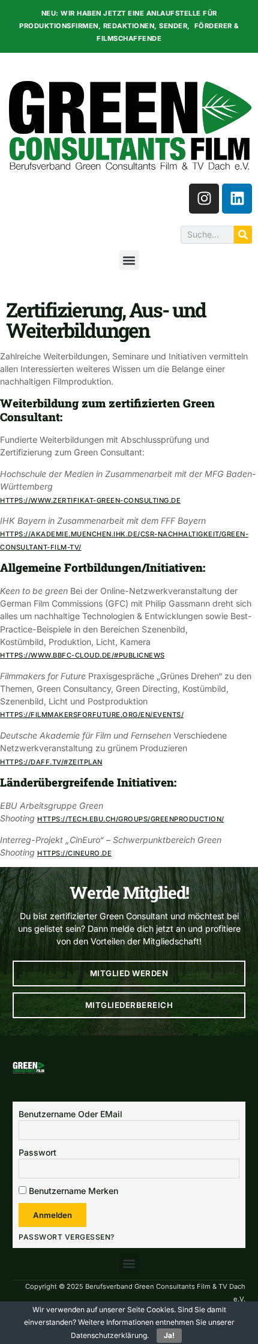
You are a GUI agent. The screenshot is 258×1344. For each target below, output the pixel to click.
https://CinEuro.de (74, 853)
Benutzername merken (72, 1191)
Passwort (37, 1152)
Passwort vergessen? (67, 1237)
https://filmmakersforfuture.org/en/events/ (92, 714)
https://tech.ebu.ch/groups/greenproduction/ (130, 819)
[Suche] (243, 235)
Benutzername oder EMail (70, 1114)
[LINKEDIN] (237, 199)
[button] (129, 260)
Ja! (169, 1335)
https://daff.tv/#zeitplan (51, 762)
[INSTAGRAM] (204, 199)
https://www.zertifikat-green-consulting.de (90, 500)
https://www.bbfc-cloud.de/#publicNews (82, 655)
